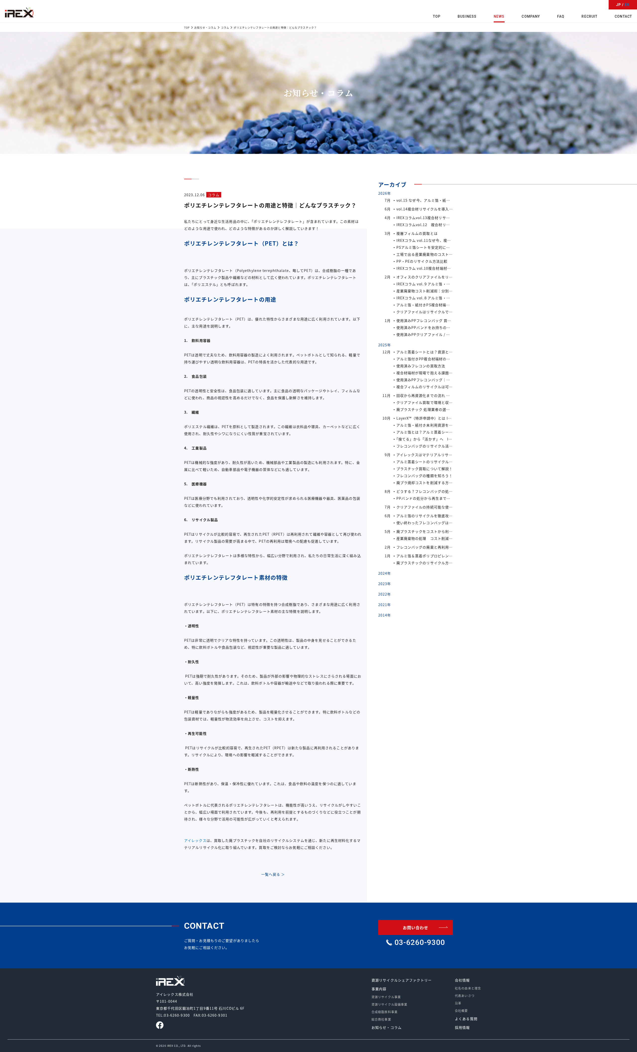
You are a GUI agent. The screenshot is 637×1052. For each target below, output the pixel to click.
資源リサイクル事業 (386, 997)
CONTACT (623, 16)
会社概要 (461, 1010)
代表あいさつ (465, 995)
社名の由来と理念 (468, 988)
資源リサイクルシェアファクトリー (402, 980)
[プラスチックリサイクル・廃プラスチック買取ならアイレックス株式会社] (19, 12)
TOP (436, 16)
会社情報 (462, 980)
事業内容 (379, 988)
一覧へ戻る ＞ (273, 874)
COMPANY (531, 16)
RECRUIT (589, 16)
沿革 (458, 1003)
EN (627, 5)
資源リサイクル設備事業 (389, 1004)
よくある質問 (466, 1018)
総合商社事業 (381, 1019)
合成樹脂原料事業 (385, 1012)
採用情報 (462, 1027)
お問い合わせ (415, 927)
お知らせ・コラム (387, 1027)
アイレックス (195, 840)
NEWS (499, 16)
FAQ (560, 16)
